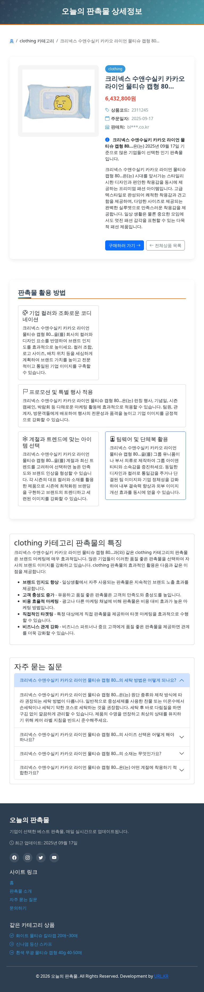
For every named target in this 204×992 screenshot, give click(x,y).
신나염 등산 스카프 (33, 944)
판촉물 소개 (21, 891)
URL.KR (161, 976)
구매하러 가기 (122, 245)
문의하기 (18, 908)
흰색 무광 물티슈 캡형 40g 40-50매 (48, 952)
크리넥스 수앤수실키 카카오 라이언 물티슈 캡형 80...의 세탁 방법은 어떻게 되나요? (98, 680)
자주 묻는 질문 (23, 899)
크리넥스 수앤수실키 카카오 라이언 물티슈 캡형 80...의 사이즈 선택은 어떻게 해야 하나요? (97, 736)
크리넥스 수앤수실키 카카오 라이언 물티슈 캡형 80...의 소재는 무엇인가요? (90, 753)
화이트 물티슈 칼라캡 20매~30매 (46, 935)
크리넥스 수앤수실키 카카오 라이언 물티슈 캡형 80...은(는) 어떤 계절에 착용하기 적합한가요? (98, 769)
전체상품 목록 (167, 245)
